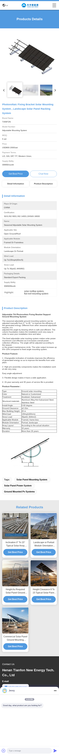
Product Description (43, 184)
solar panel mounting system (31, 479)
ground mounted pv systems (19, 491)
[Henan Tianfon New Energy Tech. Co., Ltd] (30, 5)
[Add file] (3, 751)
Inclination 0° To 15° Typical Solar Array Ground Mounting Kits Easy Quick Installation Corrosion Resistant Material (15, 544)
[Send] (55, 751)
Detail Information (15, 184)
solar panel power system (18, 485)
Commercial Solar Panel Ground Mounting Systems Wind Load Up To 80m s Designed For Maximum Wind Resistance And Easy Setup (15, 638)
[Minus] (55, 690)
